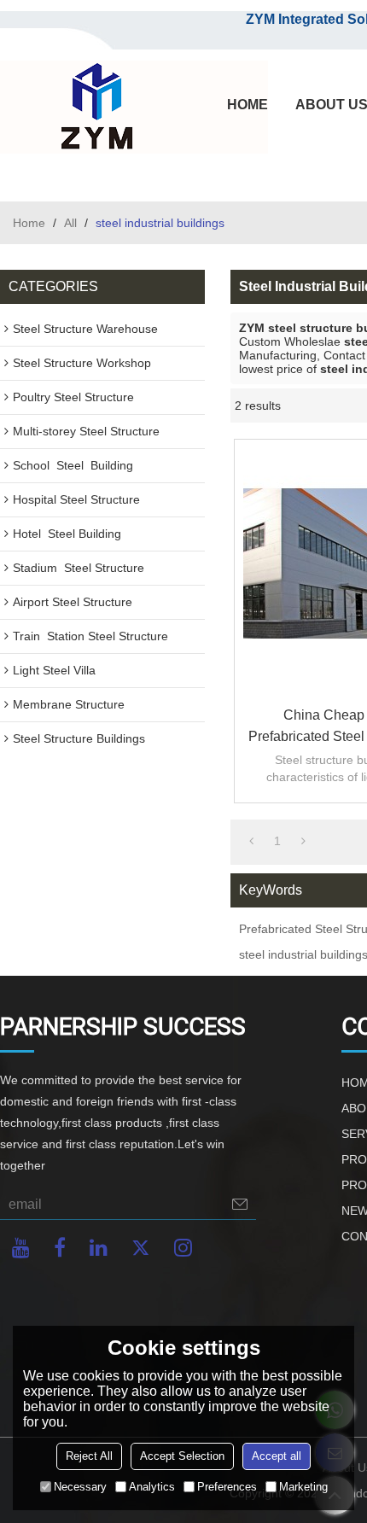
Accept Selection (182, 1456)
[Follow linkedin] (99, 1248)
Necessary (80, 1486)
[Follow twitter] (140, 1248)
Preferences (227, 1486)
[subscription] (240, 1204)
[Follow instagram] (183, 1248)
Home (29, 223)
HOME (247, 104)
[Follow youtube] (21, 1248)
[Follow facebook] (60, 1248)
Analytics (152, 1486)
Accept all (276, 1456)
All (70, 223)
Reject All (89, 1456)
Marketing (303, 1486)
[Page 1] (251, 841)
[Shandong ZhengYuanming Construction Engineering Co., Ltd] (94, 108)
